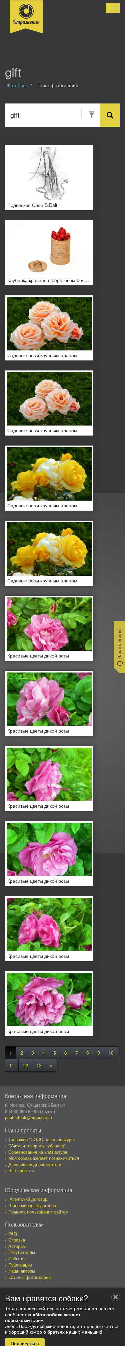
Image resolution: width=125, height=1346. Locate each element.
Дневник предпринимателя (35, 1164)
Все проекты (21, 1170)
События (17, 1258)
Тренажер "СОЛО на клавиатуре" (41, 1139)
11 (11, 1065)
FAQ (12, 1234)
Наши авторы (21, 1271)
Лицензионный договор (33, 1205)
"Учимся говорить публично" (37, 1145)
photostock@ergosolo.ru (28, 1117)
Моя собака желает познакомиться (43, 1158)
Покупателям (21, 1252)
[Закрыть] (115, 1297)
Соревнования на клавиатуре (37, 1152)
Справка (16, 1240)
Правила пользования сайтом (38, 1211)
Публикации (20, 1265)
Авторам (17, 1246)
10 (111, 1052)
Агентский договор (28, 1199)
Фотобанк (17, 85)
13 (39, 1065)
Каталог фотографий (29, 1277)
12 (25, 1065)
